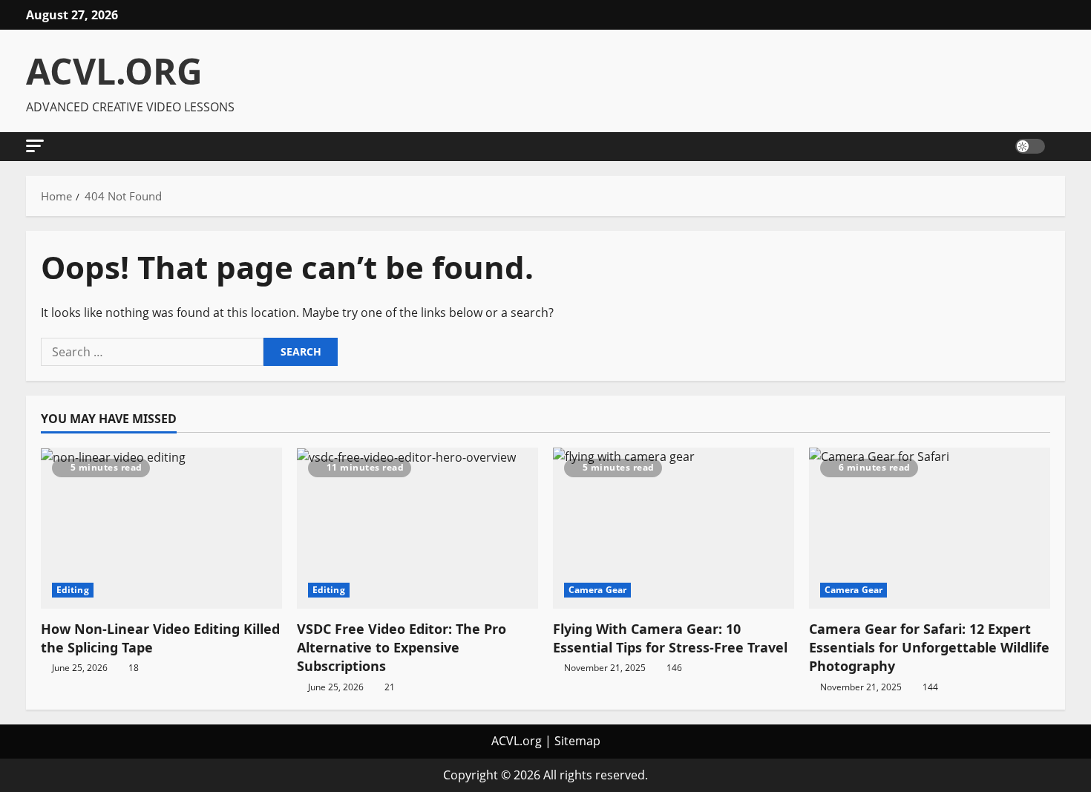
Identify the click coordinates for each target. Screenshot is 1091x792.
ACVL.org (516, 741)
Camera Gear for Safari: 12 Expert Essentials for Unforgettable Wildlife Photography (929, 647)
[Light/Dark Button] (1030, 146)
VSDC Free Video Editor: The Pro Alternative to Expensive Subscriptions (401, 647)
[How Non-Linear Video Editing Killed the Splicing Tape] (161, 528)
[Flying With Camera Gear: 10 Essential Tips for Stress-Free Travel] (673, 528)
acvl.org (114, 71)
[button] (35, 146)
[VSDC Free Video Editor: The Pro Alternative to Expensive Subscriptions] (417, 528)
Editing (72, 589)
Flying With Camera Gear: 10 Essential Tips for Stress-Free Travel (670, 638)
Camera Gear (597, 589)
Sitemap (577, 741)
